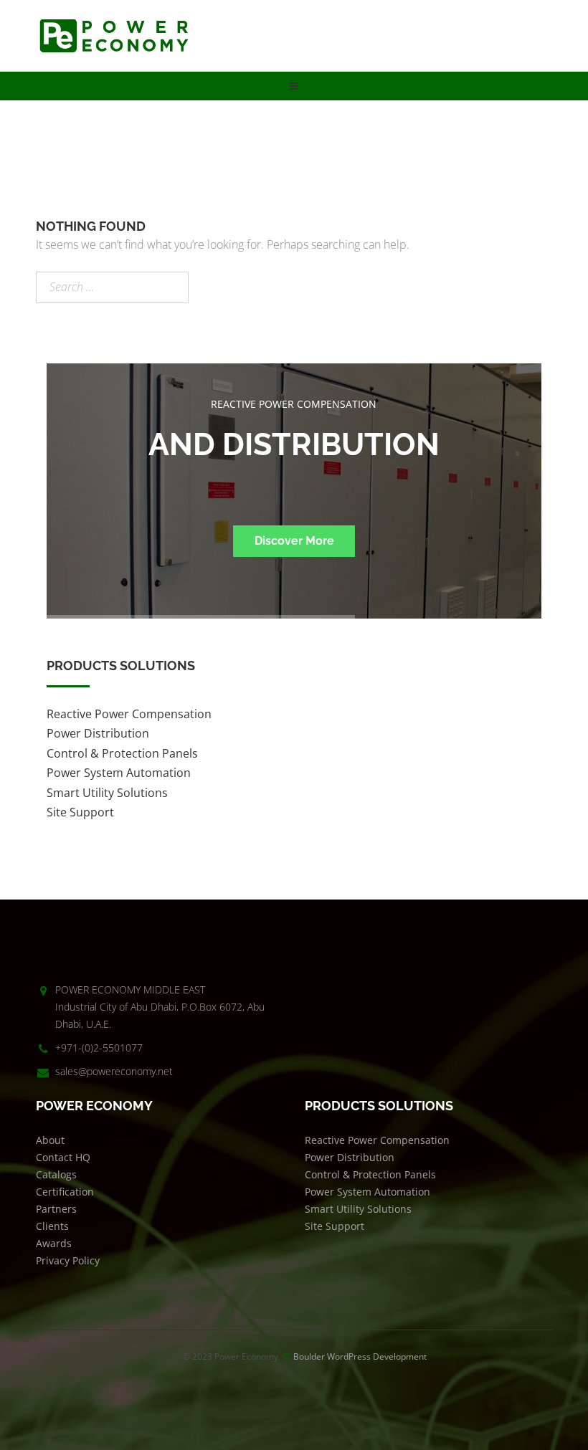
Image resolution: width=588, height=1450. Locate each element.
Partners (56, 1209)
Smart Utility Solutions (107, 793)
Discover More (294, 541)
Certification (65, 1191)
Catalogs (56, 1174)
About (50, 1140)
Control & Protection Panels (122, 753)
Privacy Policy (68, 1260)
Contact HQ (63, 1157)
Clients (52, 1226)
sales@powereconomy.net (114, 1071)
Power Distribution (98, 733)
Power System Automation (119, 773)
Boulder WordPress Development (360, 1356)
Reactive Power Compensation (129, 714)
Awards (54, 1243)
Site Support (80, 812)
